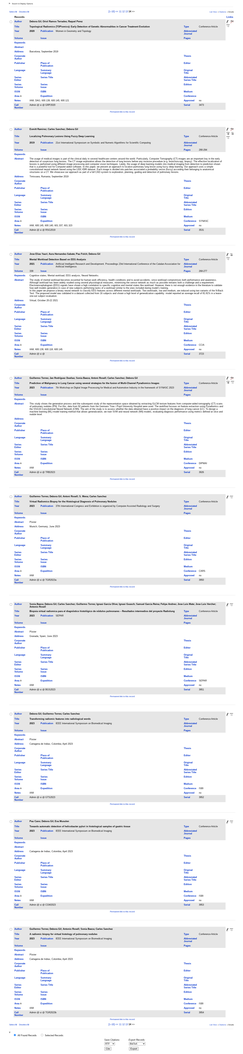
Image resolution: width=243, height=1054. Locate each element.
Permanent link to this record (122, 112)
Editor (187, 63)
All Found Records (27, 1035)
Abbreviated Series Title (190, 78)
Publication (47, 31)
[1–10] (111, 11)
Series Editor (17, 78)
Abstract (18, 47)
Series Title (47, 77)
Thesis (187, 56)
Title (16, 26)
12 (123, 11)
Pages (187, 38)
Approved (189, 100)
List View (213, 12)
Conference (190, 96)
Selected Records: (54, 1035)
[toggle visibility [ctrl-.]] (10, 1033)
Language (19, 70)
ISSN (17, 91)
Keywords (19, 42)
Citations (222, 12)
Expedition (46, 96)
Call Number (18, 106)
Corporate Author (19, 57)
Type (186, 26)
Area (16, 96)
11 (120, 11)
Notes (17, 100)
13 (126, 11)
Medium (188, 91)
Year (16, 31)
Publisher (19, 63)
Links (229, 16)
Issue (43, 38)
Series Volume (18, 85)
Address (18, 51)
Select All (13, 12)
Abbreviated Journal (190, 32)
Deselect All (24, 12)
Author (18, 21)
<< (116, 11)
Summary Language (46, 71)
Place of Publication (47, 64)
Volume (18, 38)
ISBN (43, 91)
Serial (187, 105)
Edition (188, 84)
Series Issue (44, 85)
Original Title (188, 71)
